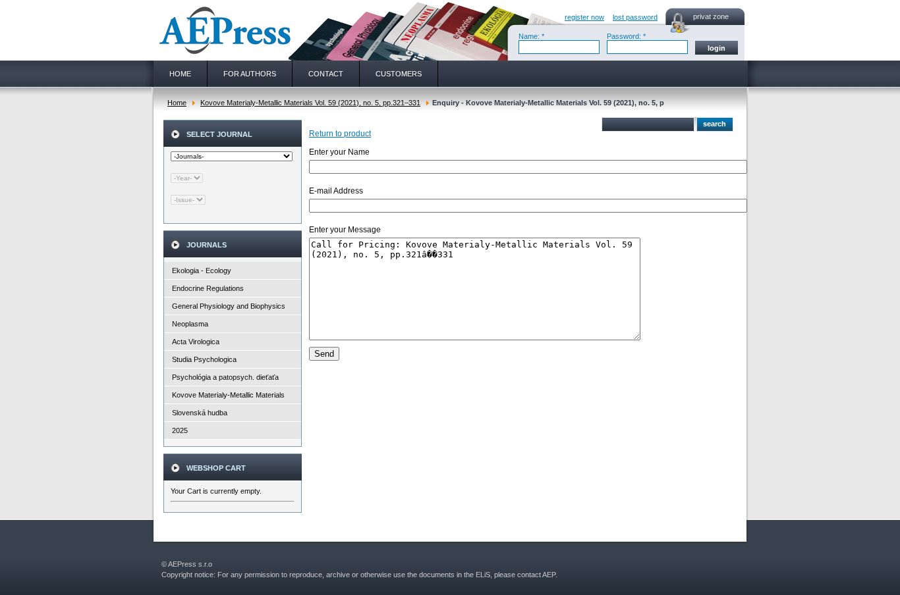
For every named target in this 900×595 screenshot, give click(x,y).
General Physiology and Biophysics (228, 306)
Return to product (340, 133)
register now (584, 17)
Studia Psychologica (204, 359)
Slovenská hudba (199, 413)
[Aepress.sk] (223, 30)
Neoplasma (190, 324)
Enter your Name (339, 152)
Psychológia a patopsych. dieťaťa (225, 377)
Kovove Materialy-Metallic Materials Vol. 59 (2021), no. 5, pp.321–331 (310, 103)
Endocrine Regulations (208, 288)
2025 (180, 430)
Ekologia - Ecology (201, 270)
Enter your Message (345, 229)
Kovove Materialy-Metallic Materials (228, 395)
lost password (635, 17)
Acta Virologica (195, 342)
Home (176, 103)
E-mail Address (336, 190)
